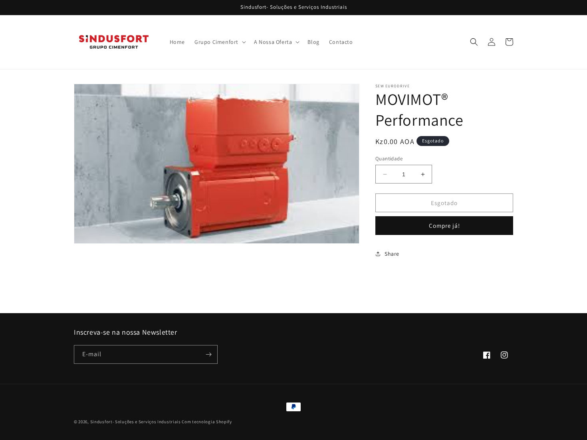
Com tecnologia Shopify (207, 421)
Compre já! (444, 225)
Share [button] (392, 253)
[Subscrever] (208, 354)
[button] (219, 42)
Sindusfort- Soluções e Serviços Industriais (135, 421)
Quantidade (389, 158)
